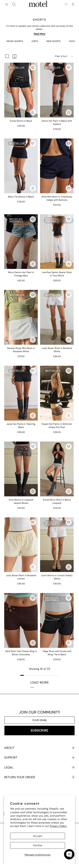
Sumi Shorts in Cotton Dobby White (57, 577)
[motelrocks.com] (38, 4)
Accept (37, 836)
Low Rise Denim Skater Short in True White (57, 274)
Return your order (19, 777)
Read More (39, 33)
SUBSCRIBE (39, 730)
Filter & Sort (61, 56)
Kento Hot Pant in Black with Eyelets (57, 122)
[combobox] (14, 4)
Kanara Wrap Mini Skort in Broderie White (21, 350)
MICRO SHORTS (15, 41)
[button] (33, 68)
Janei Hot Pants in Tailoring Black (21, 425)
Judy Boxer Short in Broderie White (57, 350)
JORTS (34, 41)
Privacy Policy (58, 826)
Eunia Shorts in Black (21, 120)
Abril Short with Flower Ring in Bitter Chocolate (21, 653)
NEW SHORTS (53, 41)
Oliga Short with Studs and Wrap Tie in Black (57, 653)
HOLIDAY (73, 41)
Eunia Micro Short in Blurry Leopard (57, 501)
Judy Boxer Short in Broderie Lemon (21, 577)
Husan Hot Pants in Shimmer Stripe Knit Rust (57, 425)
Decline (37, 845)
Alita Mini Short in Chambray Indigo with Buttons (56, 198)
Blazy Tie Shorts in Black (21, 196)
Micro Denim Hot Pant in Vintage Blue (21, 274)
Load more (39, 682)
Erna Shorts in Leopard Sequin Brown (21, 501)
